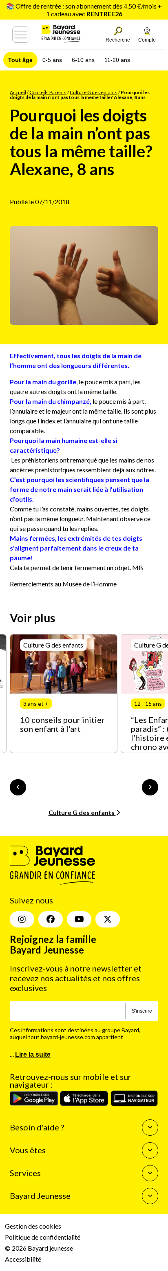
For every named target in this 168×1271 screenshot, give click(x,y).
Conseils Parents (47, 92)
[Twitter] (107, 919)
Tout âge (20, 60)
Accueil (18, 92)
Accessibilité (23, 1259)
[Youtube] (79, 919)
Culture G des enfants (93, 92)
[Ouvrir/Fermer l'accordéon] (150, 1127)
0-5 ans (52, 60)
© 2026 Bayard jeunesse (39, 1248)
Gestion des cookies (33, 1226)
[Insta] (22, 919)
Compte (147, 40)
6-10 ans (83, 60)
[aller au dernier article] (18, 787)
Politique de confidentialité (42, 1237)
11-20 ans (117, 60)
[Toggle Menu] (20, 35)
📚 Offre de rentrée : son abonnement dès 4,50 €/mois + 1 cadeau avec (84, 10)
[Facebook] (50, 919)
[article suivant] (150, 787)
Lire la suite (33, 1054)
